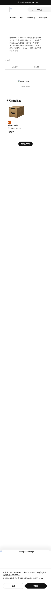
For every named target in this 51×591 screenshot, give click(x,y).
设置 (13, 586)
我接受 (35, 586)
